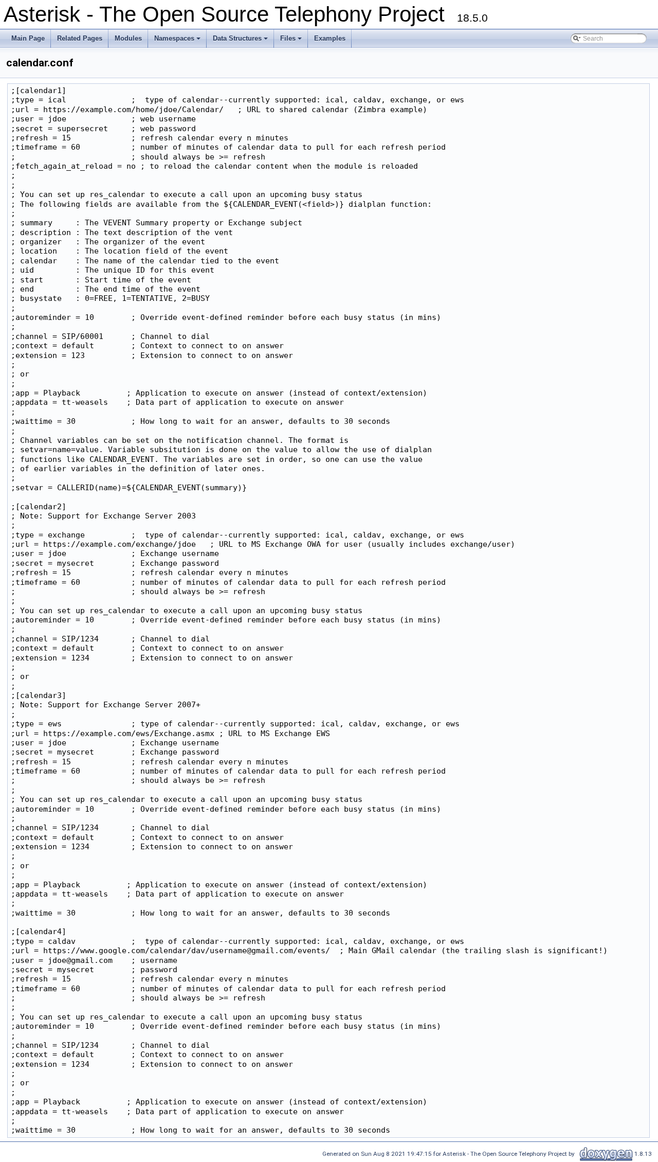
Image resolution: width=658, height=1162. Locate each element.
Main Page (28, 38)
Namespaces (178, 41)
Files (291, 41)
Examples (329, 38)
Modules (128, 38)
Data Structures (241, 41)
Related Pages (79, 38)
